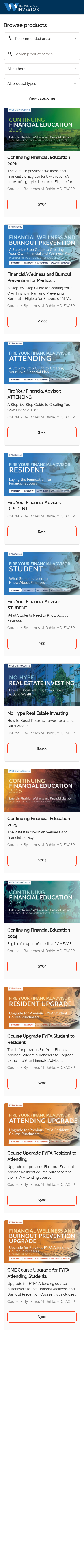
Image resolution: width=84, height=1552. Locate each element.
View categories (42, 98)
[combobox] (42, 38)
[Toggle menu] (75, 7)
